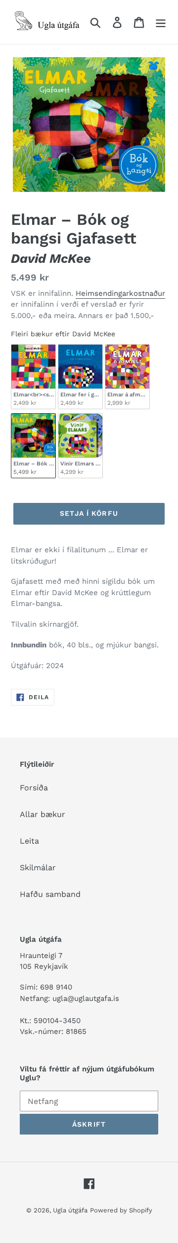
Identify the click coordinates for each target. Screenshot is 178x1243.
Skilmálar (38, 867)
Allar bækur (42, 814)
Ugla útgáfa (70, 1210)
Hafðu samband (50, 894)
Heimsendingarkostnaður (120, 293)
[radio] (33, 376)
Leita (29, 841)
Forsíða (34, 787)
